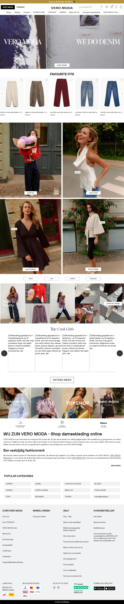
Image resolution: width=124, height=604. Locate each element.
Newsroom (6, 534)
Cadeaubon (6, 556)
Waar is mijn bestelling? (72, 522)
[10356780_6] (93, 141)
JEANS (38, 484)
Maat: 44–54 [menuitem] (74, 12)
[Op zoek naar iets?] (101, 6)
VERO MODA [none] (8, 7)
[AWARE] (46, 402)
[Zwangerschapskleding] (15, 402)
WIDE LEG (69, 490)
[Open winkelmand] (121, 7)
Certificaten (6, 551)
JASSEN (9, 484)
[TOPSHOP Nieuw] (77, 402)
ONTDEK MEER (62, 379)
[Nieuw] (30, 160)
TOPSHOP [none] (20, 7)
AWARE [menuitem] (63, 12)
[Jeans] (30, 278)
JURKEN (9, 490)
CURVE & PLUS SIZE (73, 484)
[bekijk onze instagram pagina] (58, 588)
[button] (12, 94)
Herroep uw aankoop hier (72, 576)
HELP (66, 510)
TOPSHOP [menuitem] (52, 12)
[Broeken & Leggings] (93, 278)
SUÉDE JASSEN (41, 490)
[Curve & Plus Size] (108, 402)
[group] (12, 98)
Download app (7, 539)
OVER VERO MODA (12, 510)
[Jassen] (93, 255)
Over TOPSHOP (8, 522)
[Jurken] (30, 255)
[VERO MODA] (62, 8)
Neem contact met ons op (73, 547)
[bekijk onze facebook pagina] (54, 588)
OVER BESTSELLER (104, 510)
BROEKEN (39, 497)
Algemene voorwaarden (72, 553)
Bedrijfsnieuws (99, 528)
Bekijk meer (116, 465)
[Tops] (93, 179)
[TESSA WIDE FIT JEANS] (62, 303)
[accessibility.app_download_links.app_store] (110, 590)
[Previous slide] (2, 93)
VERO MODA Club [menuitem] (110, 12)
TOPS (8, 497)
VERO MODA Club (9, 528)
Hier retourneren (69, 536)
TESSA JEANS (100, 490)
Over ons (5, 516)
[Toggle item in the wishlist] (21, 80)
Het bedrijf (97, 516)
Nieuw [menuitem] (8, 12)
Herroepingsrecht (69, 559)
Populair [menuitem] (26, 12)
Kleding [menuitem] (17, 12)
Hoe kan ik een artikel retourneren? (76, 542)
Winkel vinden (41, 510)
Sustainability (7, 545)
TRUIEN (68, 497)
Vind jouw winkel (39, 516)
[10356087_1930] (30, 217)
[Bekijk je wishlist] (116, 8)
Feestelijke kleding (101, 497)
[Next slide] (122, 93)
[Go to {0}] (62, 42)
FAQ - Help (67, 516)
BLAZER (97, 484)
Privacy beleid (68, 564)
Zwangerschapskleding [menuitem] (91, 12)
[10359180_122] (93, 217)
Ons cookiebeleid (69, 570)
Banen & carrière (100, 522)
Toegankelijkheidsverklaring (12, 562)
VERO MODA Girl (78, 458)
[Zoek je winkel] (107, 8)
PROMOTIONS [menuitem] (39, 12)
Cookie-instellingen (62, 602)
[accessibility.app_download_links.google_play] (99, 590)
